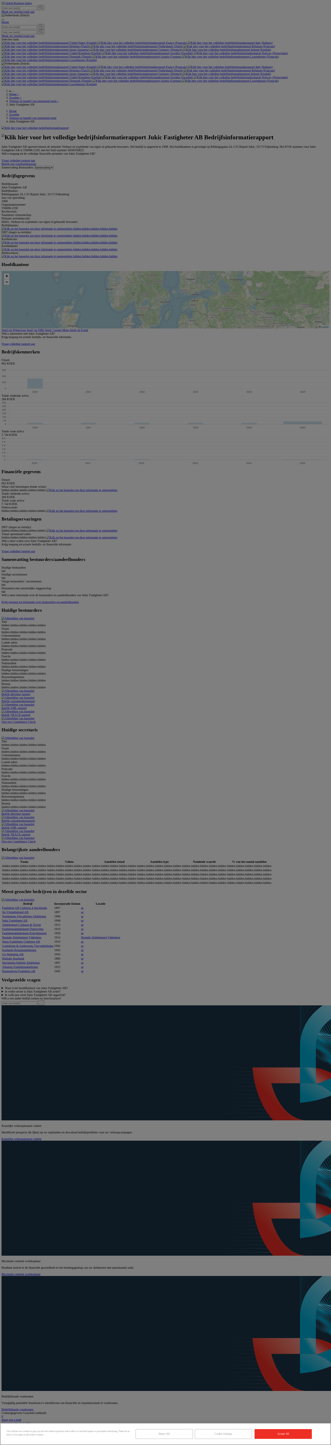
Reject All (164, 1433)
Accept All (283, 1433)
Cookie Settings (223, 1433)
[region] (165, 1434)
